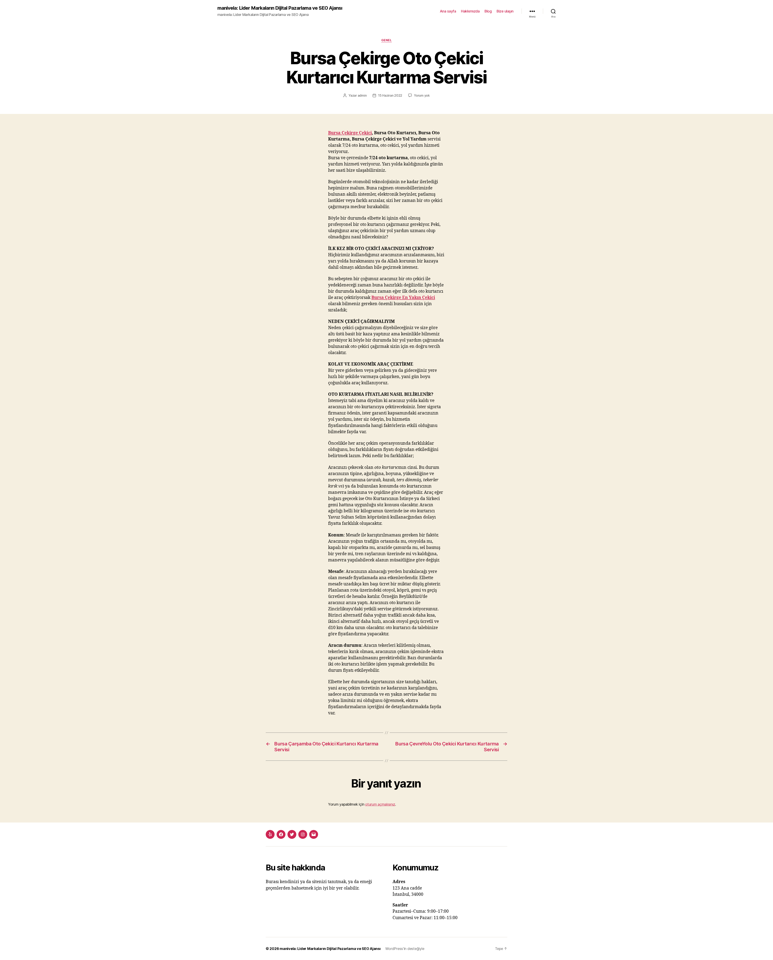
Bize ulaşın (505, 11)
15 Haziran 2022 (390, 95)
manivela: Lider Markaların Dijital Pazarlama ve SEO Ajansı (279, 8)
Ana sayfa (448, 11)
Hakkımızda (470, 11)
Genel (386, 40)
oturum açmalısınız (380, 804)
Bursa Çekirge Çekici (350, 133)
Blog (488, 11)
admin (362, 95)
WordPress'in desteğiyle (404, 949)
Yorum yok (422, 95)
